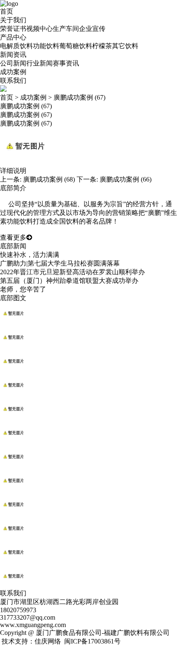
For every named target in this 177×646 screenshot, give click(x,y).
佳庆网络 (48, 641)
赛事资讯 (66, 63)
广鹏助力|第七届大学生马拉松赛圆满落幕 (60, 263)
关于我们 (13, 19)
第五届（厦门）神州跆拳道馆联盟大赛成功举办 (69, 280)
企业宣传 (92, 28)
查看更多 (13, 237)
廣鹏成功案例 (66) (125, 179)
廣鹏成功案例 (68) (49, 179)
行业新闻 (39, 63)
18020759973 (18, 609)
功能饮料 (46, 45)
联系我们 (13, 80)
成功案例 (13, 71)
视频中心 (39, 28)
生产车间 (66, 28)
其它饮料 (125, 45)
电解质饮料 (16, 45)
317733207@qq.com (27, 617)
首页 (6, 11)
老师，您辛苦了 (23, 289)
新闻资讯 (13, 54)
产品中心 (13, 37)
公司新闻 (13, 63)
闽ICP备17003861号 (92, 641)
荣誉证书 (13, 28)
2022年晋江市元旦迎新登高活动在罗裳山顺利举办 (72, 271)
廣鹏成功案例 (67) (79, 97)
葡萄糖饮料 (75, 45)
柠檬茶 (102, 45)
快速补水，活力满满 (29, 254)
